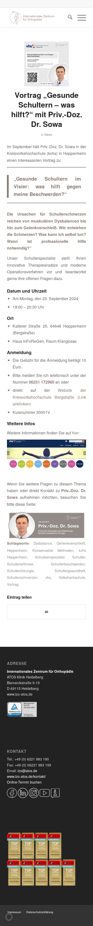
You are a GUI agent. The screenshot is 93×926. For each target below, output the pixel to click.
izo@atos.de (27, 770)
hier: (76, 433)
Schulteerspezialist (49, 557)
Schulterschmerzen (22, 577)
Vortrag (13, 584)
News (48, 134)
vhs (48, 577)
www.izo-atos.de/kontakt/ (26, 776)
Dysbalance (42, 543)
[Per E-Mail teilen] (46, 612)
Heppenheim (17, 550)
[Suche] (67, 18)
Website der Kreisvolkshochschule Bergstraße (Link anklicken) (49, 397)
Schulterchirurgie (20, 570)
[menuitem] (67, 18)
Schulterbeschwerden (68, 563)
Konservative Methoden (52, 550)
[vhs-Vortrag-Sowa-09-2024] (46, 64)
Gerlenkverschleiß (71, 543)
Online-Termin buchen (24, 782)
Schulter (78, 557)
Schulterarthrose (20, 563)
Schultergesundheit (70, 570)
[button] (9, 917)
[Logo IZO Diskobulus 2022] (38, 18)
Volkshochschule (72, 577)
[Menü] (79, 18)
